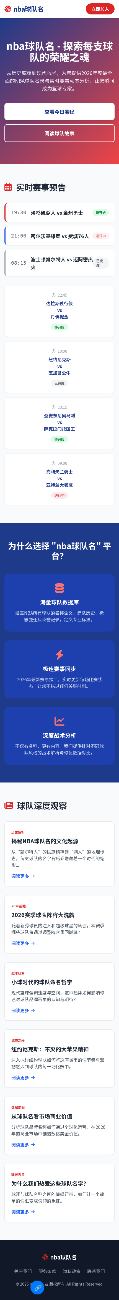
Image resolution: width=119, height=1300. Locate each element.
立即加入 (100, 9)
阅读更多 (20, 876)
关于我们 (23, 1271)
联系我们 (96, 1271)
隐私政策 (72, 1271)
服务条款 (47, 1271)
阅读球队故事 (59, 133)
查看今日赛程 (59, 111)
